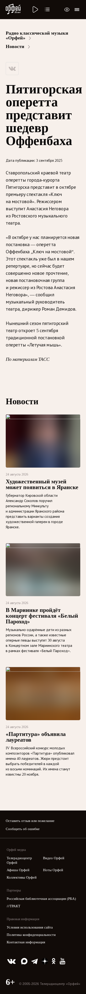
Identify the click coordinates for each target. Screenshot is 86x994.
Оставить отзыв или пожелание (30, 821)
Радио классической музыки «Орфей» (37, 35)
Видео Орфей (53, 858)
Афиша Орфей (18, 870)
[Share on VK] (12, 68)
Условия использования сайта (30, 927)
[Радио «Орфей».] (35, 9)
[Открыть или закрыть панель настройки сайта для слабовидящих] (67, 9)
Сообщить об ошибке (23, 829)
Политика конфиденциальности (31, 935)
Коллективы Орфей (22, 877)
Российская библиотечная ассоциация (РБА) (41, 899)
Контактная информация (26, 942)
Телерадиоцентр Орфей (20, 860)
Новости (15, 46)
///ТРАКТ (13, 906)
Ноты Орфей (53, 870)
